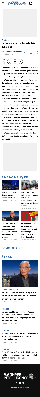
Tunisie (5, 40)
